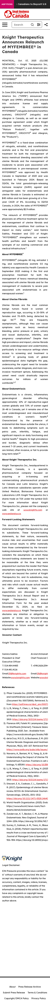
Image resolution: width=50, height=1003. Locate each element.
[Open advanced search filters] (38, 25)
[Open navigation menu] (4, 24)
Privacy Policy (38, 998)
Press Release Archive (29, 986)
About (12, 986)
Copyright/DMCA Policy (16, 998)
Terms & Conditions (37, 992)
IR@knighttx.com (17, 673)
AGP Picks (7, 4)
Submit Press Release (14, 992)
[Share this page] (46, 24)
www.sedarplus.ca (11, 513)
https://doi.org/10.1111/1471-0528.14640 (27, 798)
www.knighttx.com (32, 510)
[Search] (32, 25)
